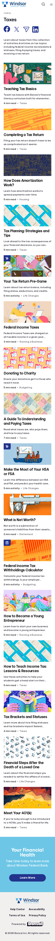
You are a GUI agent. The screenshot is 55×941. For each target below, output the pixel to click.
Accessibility (37, 909)
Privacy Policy (37, 915)
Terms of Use (17, 915)
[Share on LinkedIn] (35, 29)
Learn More (27, 877)
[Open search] (43, 4)
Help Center (17, 909)
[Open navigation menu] (51, 4)
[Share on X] (16, 29)
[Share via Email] (26, 29)
